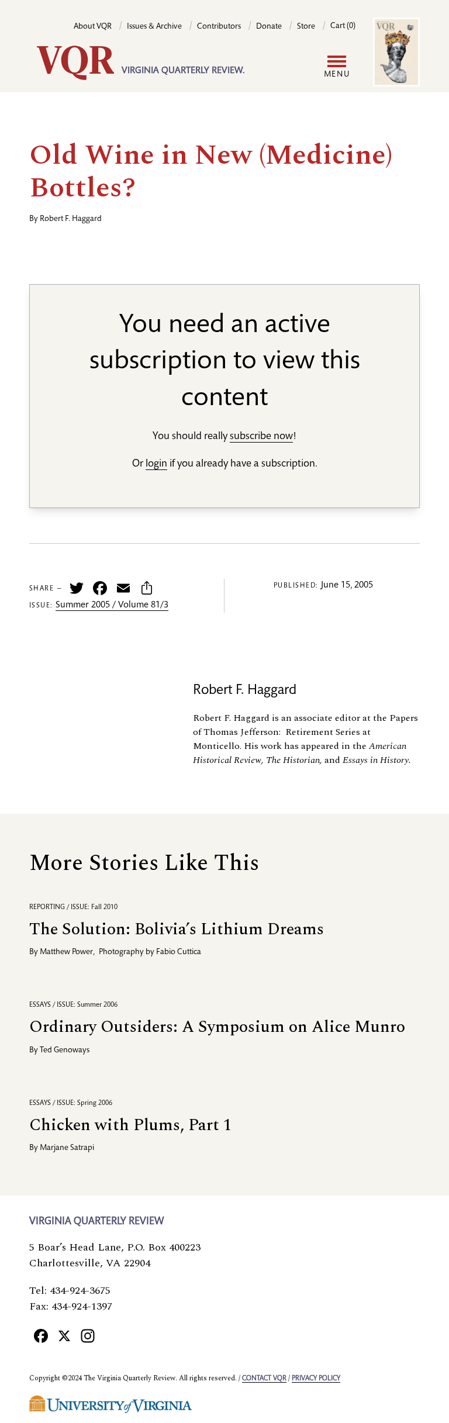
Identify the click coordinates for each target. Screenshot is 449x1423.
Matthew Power (66, 952)
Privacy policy (316, 1378)
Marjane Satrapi (67, 1148)
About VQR (93, 27)
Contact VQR (264, 1378)
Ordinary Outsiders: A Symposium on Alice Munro (217, 1026)
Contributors (219, 27)
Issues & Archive (154, 27)
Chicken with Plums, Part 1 (130, 1125)
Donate (269, 27)
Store (306, 27)
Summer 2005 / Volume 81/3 (112, 605)
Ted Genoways (64, 1050)
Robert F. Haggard (71, 219)
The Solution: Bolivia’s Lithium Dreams (176, 929)
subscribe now (261, 436)
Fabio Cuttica (178, 952)
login (156, 464)
